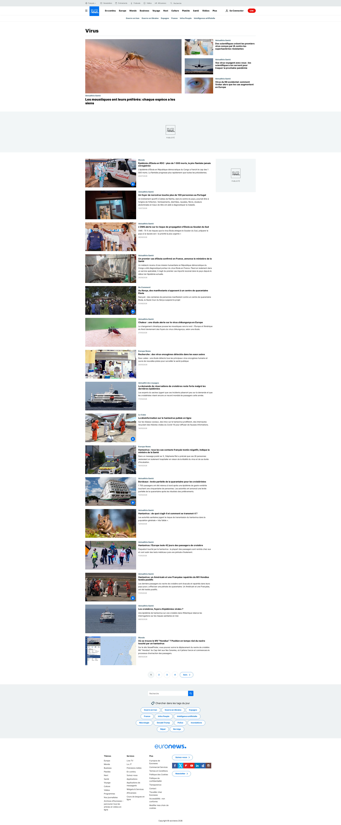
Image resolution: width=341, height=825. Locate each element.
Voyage (156, 10)
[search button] (171, 3)
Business (144, 10)
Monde (133, 10)
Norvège (177, 729)
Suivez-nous (132, 775)
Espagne (165, 18)
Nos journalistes (111, 797)
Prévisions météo (134, 768)
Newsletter (180, 773)
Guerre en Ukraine (150, 18)
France (174, 18)
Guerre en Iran (132, 18)
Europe (122, 10)
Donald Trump (163, 723)
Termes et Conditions (158, 771)
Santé (196, 10)
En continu (110, 10)
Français (91, 3)
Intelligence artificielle (204, 18)
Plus (151, 756)
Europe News (144, 351)
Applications (132, 779)
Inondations (196, 723)
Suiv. (185, 674)
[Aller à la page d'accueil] (94, 11)
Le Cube (142, 415)
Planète (186, 10)
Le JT (129, 764)
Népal (162, 729)
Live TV (130, 760)
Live (252, 10)
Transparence (155, 785)
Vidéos (205, 10)
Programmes (109, 794)
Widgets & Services (135, 789)
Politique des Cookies (158, 774)
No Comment (144, 287)
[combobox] (184, 3)
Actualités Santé (93, 95)
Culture (175, 10)
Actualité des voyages (148, 383)
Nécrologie (144, 723)
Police (180, 723)
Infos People (186, 18)
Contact (152, 788)
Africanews (131, 793)
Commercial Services (158, 767)
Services (130, 756)
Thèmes (107, 756)
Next (165, 10)
